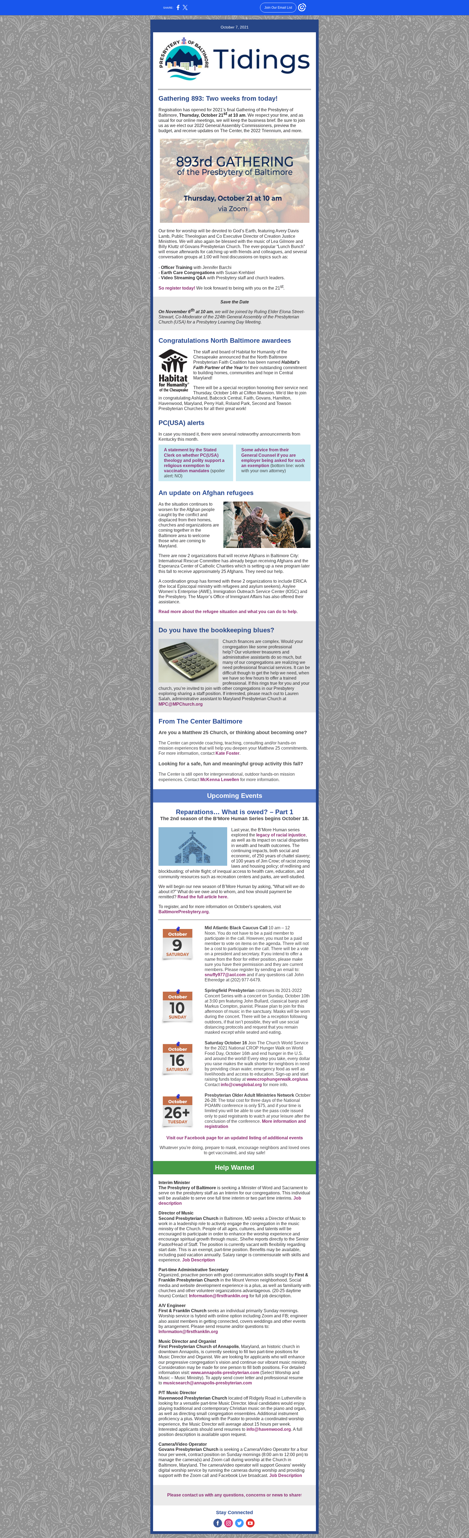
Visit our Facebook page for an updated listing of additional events (234, 1138)
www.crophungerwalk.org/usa (277, 1079)
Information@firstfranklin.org (218, 1295)
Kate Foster (227, 753)
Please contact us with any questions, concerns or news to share (234, 1495)
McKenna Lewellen (219, 779)
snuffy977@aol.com (225, 974)
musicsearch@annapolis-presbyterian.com (207, 1383)
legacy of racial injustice (281, 835)
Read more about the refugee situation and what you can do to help (228, 611)
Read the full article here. (203, 897)
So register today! (177, 288)
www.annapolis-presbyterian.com (225, 1372)
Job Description (198, 1260)
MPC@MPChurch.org (181, 704)
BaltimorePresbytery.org (184, 911)
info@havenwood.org (268, 1429)
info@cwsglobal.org (241, 1084)
